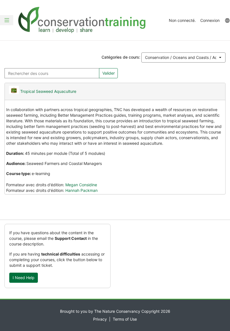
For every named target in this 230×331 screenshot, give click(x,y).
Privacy (100, 319)
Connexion (210, 20)
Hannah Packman (81, 190)
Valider (108, 73)
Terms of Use (125, 319)
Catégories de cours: (121, 57)
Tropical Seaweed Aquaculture (48, 91)
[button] (6, 20)
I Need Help (23, 277)
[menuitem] (227, 20)
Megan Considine (81, 184)
